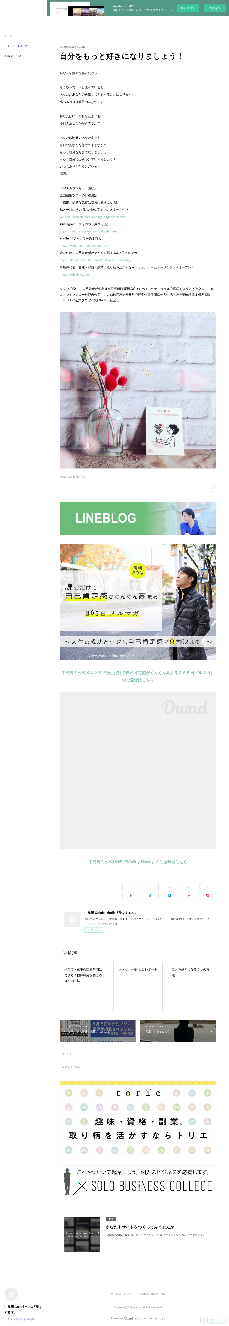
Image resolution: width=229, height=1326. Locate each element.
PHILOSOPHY (16, 46)
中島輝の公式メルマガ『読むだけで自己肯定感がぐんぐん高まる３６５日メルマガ (135, 672)
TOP (8, 36)
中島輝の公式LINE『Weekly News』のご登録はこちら (138, 861)
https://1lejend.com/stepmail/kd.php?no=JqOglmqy (95, 260)
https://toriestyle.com (74, 274)
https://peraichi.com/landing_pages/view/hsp (94, 217)
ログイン (215, 8)
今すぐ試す (188, 8)
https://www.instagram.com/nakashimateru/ (90, 231)
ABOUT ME (14, 56)
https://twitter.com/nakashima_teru (84, 245)
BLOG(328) (79, 477)
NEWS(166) (66, 477)
